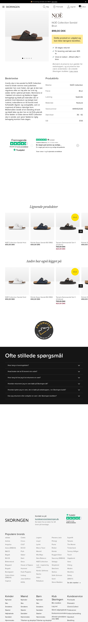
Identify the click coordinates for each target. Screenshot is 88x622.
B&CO (7, 551)
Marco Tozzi (40, 548)
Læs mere (54, 2)
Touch (69, 555)
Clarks (23, 537)
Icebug (23, 575)
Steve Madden (57, 582)
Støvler (7, 610)
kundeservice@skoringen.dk (47, 519)
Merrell (39, 551)
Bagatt (7, 555)
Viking (69, 565)
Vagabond (71, 558)
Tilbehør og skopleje (28, 620)
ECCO (23, 548)
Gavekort (70, 617)
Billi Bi (7, 558)
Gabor (23, 555)
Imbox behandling (74, 613)
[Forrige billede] (9, 36)
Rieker (54, 548)
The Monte (71, 544)
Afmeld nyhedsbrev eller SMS (59, 618)
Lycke (38, 544)
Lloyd (38, 541)
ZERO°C (70, 579)
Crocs (23, 541)
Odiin (38, 577)
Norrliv (38, 574)
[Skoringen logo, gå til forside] (12, 7)
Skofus (54, 572)
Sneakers (8, 606)
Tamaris (70, 541)
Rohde (54, 551)
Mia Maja (39, 555)
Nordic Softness (42, 570)
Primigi (54, 541)
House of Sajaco (27, 565)
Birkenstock (9, 561)
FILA (22, 551)
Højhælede (9, 613)
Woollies (70, 572)
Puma (54, 544)
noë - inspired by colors (42, 566)
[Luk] (85, 1)
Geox (23, 561)
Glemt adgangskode (59, 610)
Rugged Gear (57, 555)
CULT (23, 544)
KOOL (23, 582)
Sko (6, 603)
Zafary (69, 575)
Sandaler (8, 617)
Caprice (8, 581)
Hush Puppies (26, 572)
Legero (39, 537)
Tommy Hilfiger (72, 551)
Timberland (71, 548)
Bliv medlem (56, 603)
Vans (69, 561)
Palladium (40, 581)
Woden (70, 568)
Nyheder (8, 600)
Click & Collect (72, 606)
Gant (22, 558)
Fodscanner (71, 610)
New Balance (41, 558)
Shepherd (55, 565)
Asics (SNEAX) (10, 548)
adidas (7, 537)
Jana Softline (25, 579)
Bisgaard (8, 565)
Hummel (24, 568)
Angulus (8, 544)
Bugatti (8, 568)
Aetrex (7, 541)
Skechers (55, 568)
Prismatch (71, 603)
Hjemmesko (9, 620)
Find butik (71, 600)
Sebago (54, 561)
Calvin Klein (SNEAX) (9, 576)
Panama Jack (56, 537)
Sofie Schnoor (57, 575)
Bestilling (70, 620)
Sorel (54, 579)
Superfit (70, 537)
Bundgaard (9, 572)
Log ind (54, 606)
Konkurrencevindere (59, 613)
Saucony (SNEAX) (58, 558)
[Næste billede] (44, 36)
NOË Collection (42, 561)
